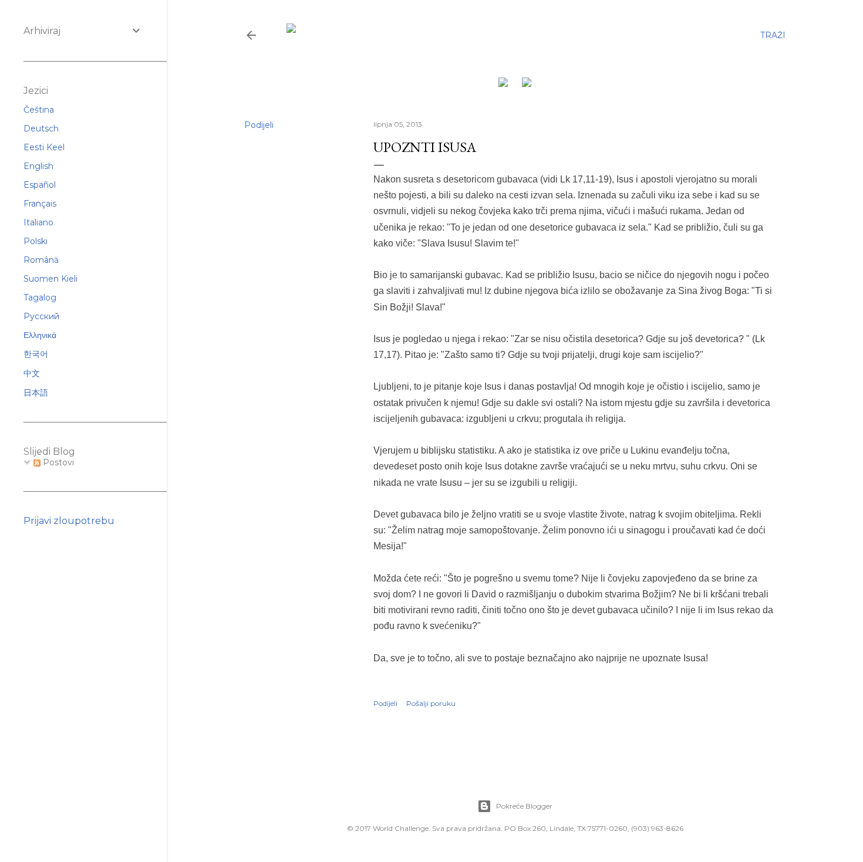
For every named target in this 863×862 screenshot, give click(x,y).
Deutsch (41, 128)
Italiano (38, 222)
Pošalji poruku (431, 703)
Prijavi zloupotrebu (68, 520)
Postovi (57, 462)
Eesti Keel (44, 147)
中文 (31, 373)
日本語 (35, 392)
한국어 (35, 354)
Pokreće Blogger (524, 806)
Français (39, 203)
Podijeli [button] (259, 125)
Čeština (38, 109)
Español (39, 185)
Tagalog (39, 297)
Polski (35, 241)
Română (41, 260)
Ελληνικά (39, 335)
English (38, 166)
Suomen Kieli (50, 278)
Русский (41, 316)
